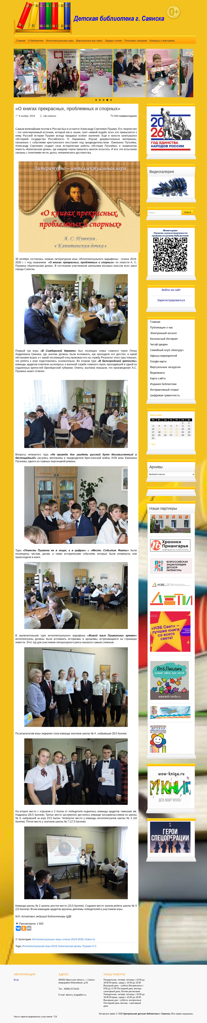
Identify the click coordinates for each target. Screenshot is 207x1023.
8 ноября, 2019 (27, 116)
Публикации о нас (161, 327)
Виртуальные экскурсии (165, 367)
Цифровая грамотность (165, 395)
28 (177, 435)
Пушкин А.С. (89, 946)
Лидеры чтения (113, 40)
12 (165, 429)
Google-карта (158, 361)
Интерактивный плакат (164, 389)
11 (159, 429)
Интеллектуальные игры (60, 40)
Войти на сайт (171, 290)
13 (171, 429)
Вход (16, 980)
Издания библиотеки (163, 384)
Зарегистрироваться (171, 300)
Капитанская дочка (69, 946)
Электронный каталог (163, 333)
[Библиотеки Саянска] (170, 523)
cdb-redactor (49, 116)
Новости (90, 939)
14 (177, 429)
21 (177, 432)
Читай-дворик (159, 344)
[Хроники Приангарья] (170, 545)
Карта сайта (157, 378)
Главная (20, 40)
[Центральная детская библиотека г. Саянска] (91, 17)
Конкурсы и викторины (162, 40)
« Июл (153, 444)
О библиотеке (36, 40)
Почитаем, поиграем (136, 40)
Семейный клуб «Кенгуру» (167, 350)
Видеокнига (157, 372)
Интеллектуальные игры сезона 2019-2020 (57, 939)
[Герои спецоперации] (170, 837)
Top (199, 1015)
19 (165, 432)
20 (171, 432)
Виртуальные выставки (89, 40)
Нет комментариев (125, 116)
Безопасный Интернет (164, 338)
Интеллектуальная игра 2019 (39, 946)
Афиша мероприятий (163, 355)
